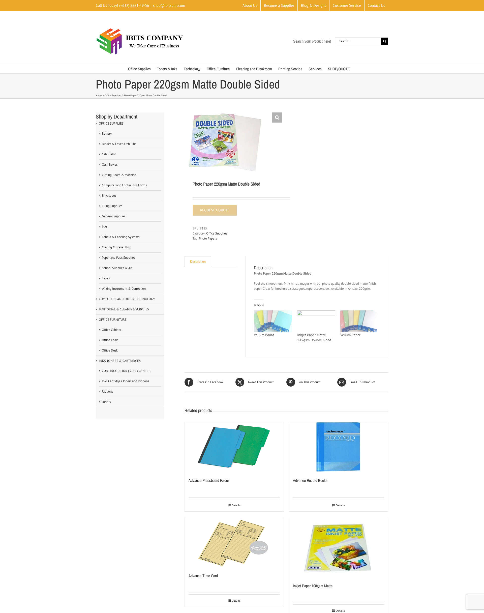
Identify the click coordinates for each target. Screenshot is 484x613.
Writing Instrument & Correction (124, 288)
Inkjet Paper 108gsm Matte (312, 586)
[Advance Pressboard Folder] (234, 447)
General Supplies (113, 216)
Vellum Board (264, 335)
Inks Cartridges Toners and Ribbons (125, 381)
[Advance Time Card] (234, 542)
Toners (106, 402)
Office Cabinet (111, 330)
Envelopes (109, 195)
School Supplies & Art (117, 268)
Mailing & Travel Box (116, 247)
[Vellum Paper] (359, 321)
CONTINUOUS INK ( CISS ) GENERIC (126, 371)
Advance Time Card (203, 575)
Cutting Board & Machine (119, 175)
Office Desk (110, 350)
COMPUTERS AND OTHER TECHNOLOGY (127, 299)
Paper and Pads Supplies (118, 257)
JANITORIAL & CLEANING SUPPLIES (124, 309)
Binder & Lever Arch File (119, 144)
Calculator (109, 154)
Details (235, 505)
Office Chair (110, 340)
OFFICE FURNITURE (113, 319)
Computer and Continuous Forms (124, 185)
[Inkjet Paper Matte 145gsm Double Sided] (316, 321)
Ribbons (107, 391)
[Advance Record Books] (338, 447)
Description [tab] (198, 261)
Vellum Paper (350, 335)
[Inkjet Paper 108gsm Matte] (338, 547)
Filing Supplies (112, 206)
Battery (107, 133)
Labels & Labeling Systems (120, 237)
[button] (277, 117)
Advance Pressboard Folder (209, 480)
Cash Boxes (109, 164)
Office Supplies (216, 233)
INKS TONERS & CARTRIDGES (120, 361)
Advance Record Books (310, 480)
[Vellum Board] (273, 321)
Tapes (106, 278)
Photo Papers (208, 238)
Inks (104, 226)
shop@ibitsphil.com (169, 5)
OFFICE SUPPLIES (111, 123)
